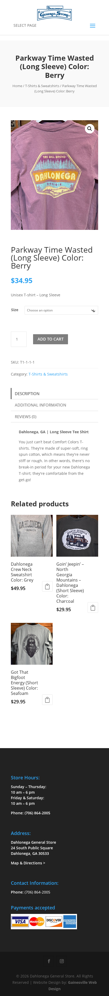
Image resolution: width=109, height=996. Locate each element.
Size (14, 309)
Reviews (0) (25, 416)
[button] (89, 128)
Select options (47, 586)
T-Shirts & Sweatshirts (42, 85)
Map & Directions (26, 862)
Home (17, 85)
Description (27, 393)
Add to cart (50, 339)
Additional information (40, 405)
